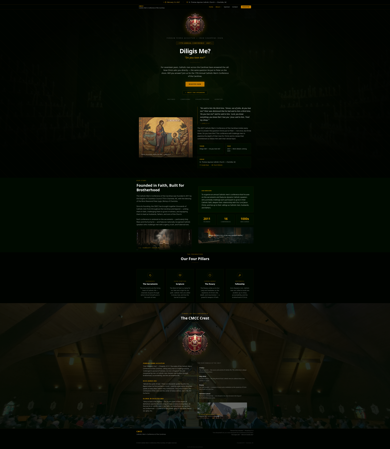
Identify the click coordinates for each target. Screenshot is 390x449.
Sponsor (227, 7)
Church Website (217, 165)
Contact (235, 7)
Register (246, 7)
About (218, 7)
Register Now (195, 84)
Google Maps (205, 165)
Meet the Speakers (196, 92)
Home (211, 7)
